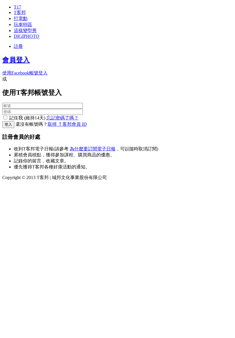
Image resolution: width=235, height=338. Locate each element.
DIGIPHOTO (26, 36)
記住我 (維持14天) (27, 117)
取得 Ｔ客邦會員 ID (67, 124)
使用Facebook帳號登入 (25, 72)
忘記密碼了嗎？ (62, 117)
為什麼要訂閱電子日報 (92, 148)
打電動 (21, 18)
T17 (17, 7)
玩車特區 (23, 24)
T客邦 (20, 12)
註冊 (18, 46)
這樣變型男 (25, 30)
